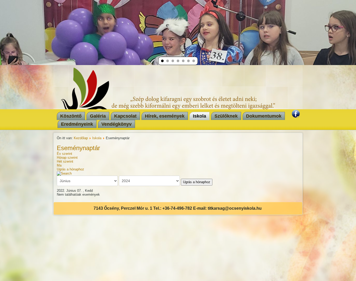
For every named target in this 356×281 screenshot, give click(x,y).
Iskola (199, 116)
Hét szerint (65, 161)
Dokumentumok (263, 116)
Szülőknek (226, 116)
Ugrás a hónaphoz (70, 169)
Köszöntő (71, 116)
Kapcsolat (125, 116)
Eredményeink (77, 124)
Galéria (98, 116)
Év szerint (64, 154)
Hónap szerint (67, 157)
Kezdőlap (81, 138)
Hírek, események (165, 116)
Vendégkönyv (116, 124)
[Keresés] (64, 173)
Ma (59, 165)
